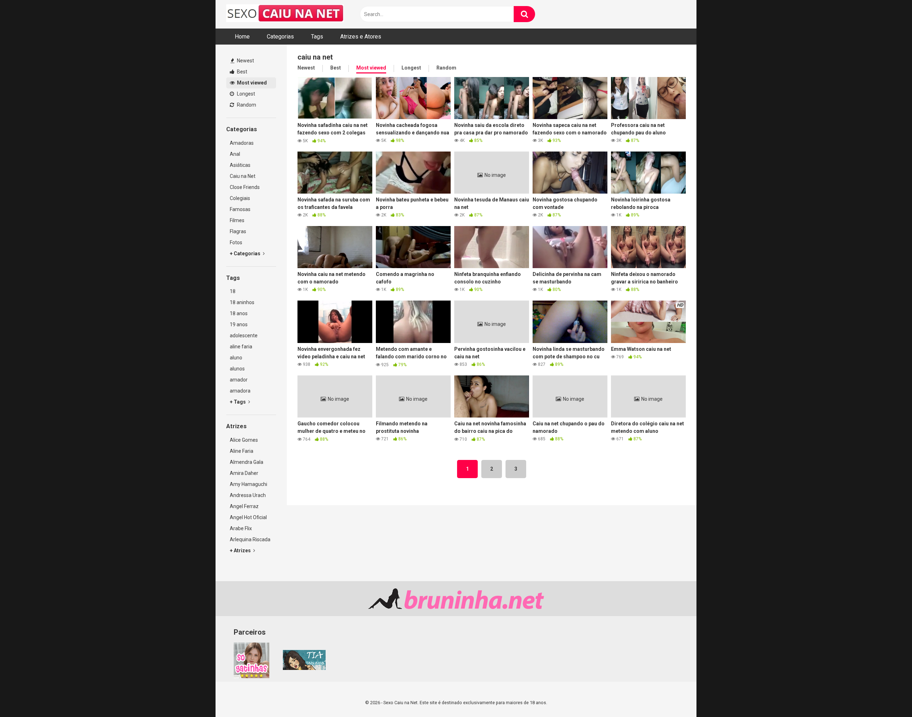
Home (242, 36)
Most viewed (251, 83)
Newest (245, 60)
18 (232, 291)
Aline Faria (241, 451)
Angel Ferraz (244, 506)
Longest (245, 94)
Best (241, 72)
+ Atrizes (241, 550)
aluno (236, 357)
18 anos (239, 313)
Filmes (237, 220)
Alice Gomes (244, 440)
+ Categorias (245, 253)
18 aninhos (242, 302)
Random (246, 105)
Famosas (240, 209)
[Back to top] (888, 695)
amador (239, 380)
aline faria (241, 346)
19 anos (239, 324)
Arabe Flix (241, 528)
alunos (237, 369)
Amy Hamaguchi (248, 484)
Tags (317, 36)
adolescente (244, 335)
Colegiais (240, 198)
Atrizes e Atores (360, 36)
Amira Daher (244, 473)
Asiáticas (240, 165)
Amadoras (242, 143)
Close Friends (245, 187)
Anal (235, 154)
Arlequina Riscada (250, 539)
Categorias (280, 36)
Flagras (238, 231)
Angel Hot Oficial (248, 517)
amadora (240, 391)
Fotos (236, 242)
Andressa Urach (248, 495)
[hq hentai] (304, 668)
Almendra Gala (246, 462)
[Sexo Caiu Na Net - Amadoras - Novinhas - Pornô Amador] (285, 14)
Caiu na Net (242, 176)
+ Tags (238, 402)
